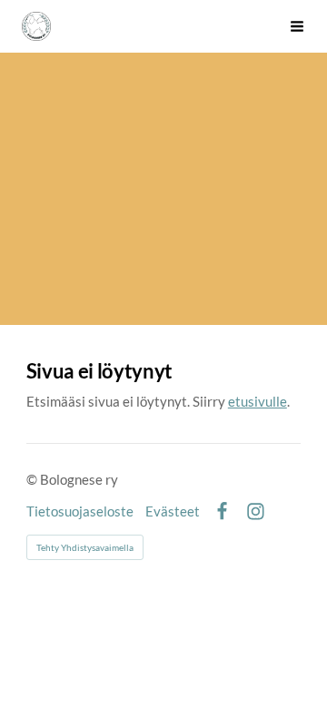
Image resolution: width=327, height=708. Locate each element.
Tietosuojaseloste (80, 511)
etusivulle (257, 401)
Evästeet (172, 511)
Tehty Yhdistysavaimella (85, 547)
